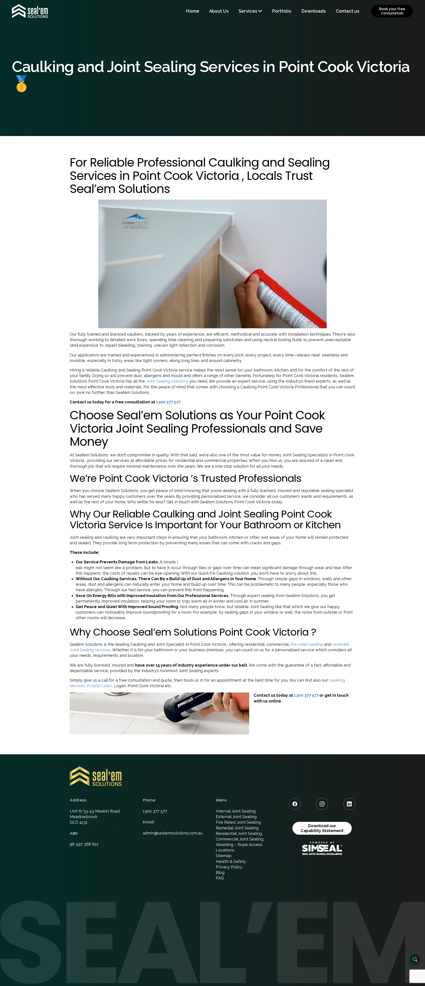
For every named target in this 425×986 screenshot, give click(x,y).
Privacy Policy (229, 867)
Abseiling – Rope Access (239, 844)
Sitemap (224, 855)
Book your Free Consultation (392, 11)
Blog (220, 872)
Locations (225, 850)
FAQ (220, 878)
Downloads (313, 11)
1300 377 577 (168, 402)
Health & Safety (231, 861)
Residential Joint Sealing (239, 833)
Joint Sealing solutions (167, 381)
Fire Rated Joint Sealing (238, 822)
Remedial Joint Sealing (237, 828)
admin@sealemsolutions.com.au (172, 833)
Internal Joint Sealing (236, 811)
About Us (219, 11)
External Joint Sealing (236, 816)
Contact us (347, 11)
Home (192, 11)
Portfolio (281, 11)
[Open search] (415, 959)
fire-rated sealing (307, 644)
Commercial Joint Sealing (239, 839)
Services (248, 11)
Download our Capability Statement (322, 828)
